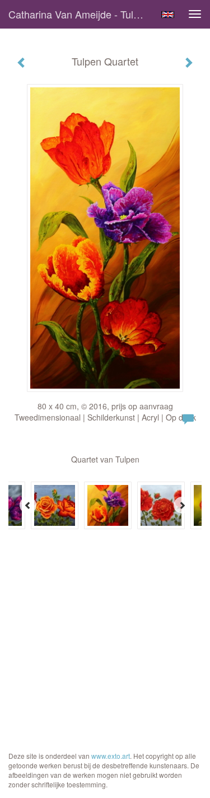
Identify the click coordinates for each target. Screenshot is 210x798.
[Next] (182, 505)
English (167, 14)
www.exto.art (110, 755)
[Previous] (28, 505)
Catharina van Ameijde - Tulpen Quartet (80, 14)
